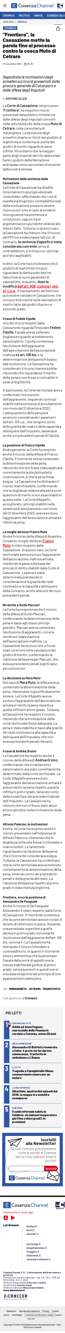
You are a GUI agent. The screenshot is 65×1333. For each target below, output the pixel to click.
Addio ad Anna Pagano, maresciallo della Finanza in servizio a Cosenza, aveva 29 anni (34, 1030)
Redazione (11, 1311)
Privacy (45, 1311)
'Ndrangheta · (18, 988)
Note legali (17, 1315)
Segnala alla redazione (29, 1311)
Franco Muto (51, 988)
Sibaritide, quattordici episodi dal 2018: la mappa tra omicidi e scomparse (34, 1094)
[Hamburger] (5, 6)
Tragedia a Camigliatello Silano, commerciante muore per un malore (33, 1074)
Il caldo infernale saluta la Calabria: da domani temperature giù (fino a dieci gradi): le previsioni (34, 1117)
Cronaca (22, 21)
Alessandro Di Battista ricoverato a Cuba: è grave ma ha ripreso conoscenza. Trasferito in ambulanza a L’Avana (34, 1052)
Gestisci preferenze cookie (39, 1314)
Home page (8, 21)
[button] (58, 28)
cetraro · (35, 988)
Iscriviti (51, 1169)
